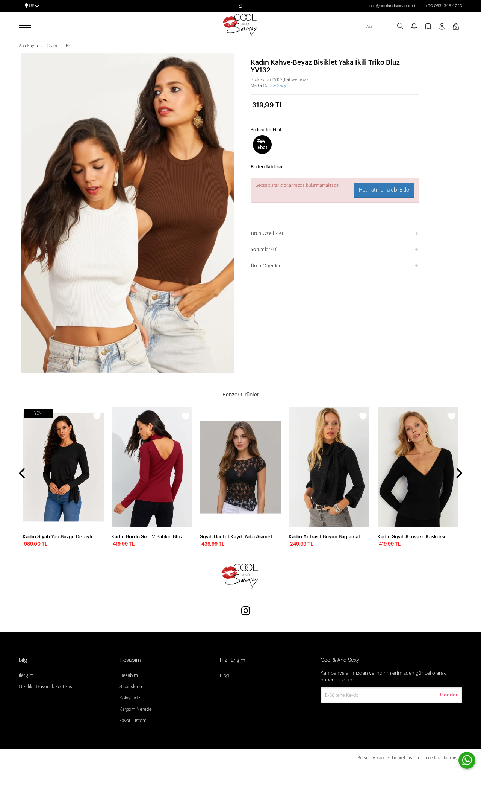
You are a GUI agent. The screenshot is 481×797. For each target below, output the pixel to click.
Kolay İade (129, 698)
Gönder (449, 694)
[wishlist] (97, 417)
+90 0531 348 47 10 (443, 6)
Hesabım (128, 675)
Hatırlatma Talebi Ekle (384, 190)
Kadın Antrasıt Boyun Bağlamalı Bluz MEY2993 (327, 536)
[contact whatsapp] (466, 760)
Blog (224, 675)
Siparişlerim (131, 686)
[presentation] (22, 474)
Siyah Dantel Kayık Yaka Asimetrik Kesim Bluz (238, 536)
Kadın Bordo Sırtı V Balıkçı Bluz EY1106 (149, 536)
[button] (335, 233)
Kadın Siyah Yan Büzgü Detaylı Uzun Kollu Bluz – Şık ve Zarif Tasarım (61, 536)
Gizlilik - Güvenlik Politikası (46, 686)
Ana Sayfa (28, 46)
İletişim (26, 675)
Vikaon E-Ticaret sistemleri (399, 758)
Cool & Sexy (274, 86)
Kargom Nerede (135, 709)
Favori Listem (133, 720)
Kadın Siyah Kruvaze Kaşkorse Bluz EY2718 (415, 536)
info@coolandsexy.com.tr (393, 6)
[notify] (414, 27)
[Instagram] (245, 611)
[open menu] (26, 27)
